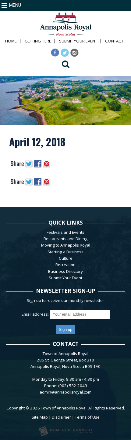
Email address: (36, 314)
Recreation (65, 264)
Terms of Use (87, 417)
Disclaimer (61, 417)
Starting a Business (65, 252)
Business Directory (65, 271)
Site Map (40, 417)
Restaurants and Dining (65, 238)
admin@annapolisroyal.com (65, 392)
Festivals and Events (65, 232)
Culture (66, 258)
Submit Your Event (78, 41)
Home (11, 41)
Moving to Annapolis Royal (65, 245)
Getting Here (38, 41)
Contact (114, 41)
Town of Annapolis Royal (64, 408)
